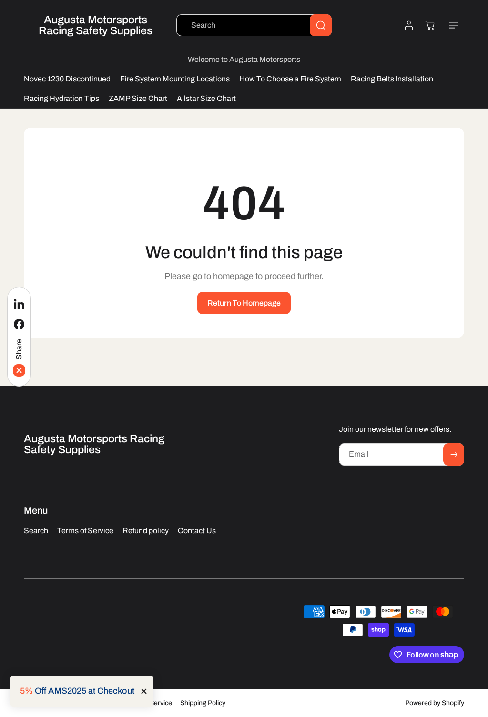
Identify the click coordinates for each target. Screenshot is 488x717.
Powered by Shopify (434, 703)
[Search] (321, 25)
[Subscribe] (453, 454)
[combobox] (254, 25)
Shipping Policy (202, 703)
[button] (453, 25)
